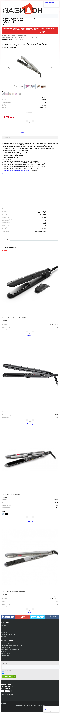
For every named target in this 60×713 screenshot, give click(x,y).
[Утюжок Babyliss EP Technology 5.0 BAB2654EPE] (30, 556)
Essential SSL (4, 703)
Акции (5, 672)
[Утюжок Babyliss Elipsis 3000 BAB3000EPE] (30, 459)
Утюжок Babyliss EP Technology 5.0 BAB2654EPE (13, 591)
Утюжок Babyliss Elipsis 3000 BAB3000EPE (12, 494)
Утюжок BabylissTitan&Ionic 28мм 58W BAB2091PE (16, 170)
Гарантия (3, 630)
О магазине (4, 626)
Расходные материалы (7, 658)
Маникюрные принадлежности (10, 649)
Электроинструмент (7, 643)
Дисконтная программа (8, 634)
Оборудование (5, 653)
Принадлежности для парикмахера (11, 645)
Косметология (5, 656)
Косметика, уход (5, 651)
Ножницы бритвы (6, 647)
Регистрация (51, 2)
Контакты (3, 636)
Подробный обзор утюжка (9, 174)
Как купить (4, 632)
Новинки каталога (8, 673)
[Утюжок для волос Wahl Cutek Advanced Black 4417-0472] (30, 371)
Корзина (47, 4)
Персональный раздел (50, 5)
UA (7, 25)
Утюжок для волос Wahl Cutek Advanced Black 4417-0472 (15, 406)
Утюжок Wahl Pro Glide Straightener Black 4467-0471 (14, 317)
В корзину (30, 335)
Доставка (3, 628)
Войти (46, 2)
